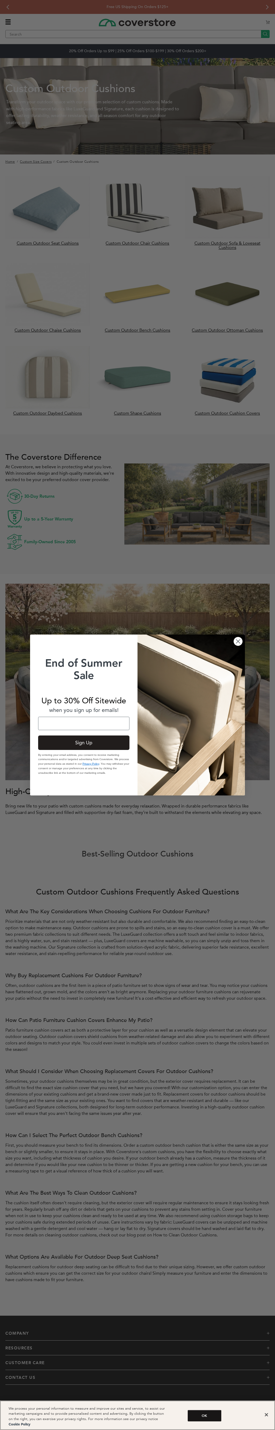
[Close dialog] (238, 641)
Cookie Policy (19, 1424)
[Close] (266, 1415)
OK (204, 1416)
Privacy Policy (90, 763)
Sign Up (83, 743)
